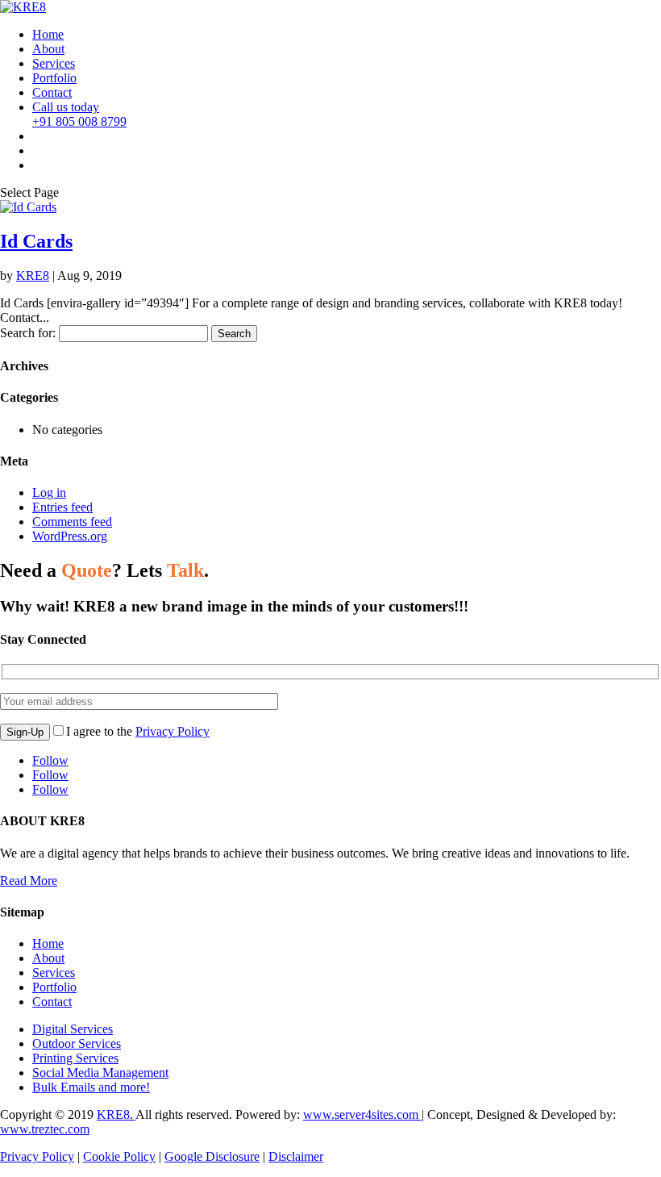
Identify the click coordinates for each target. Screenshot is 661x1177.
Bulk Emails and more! (91, 1087)
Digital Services (72, 1029)
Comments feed (72, 521)
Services (53, 63)
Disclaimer (295, 1156)
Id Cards (36, 241)
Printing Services (75, 1058)
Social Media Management (100, 1072)
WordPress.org (69, 536)
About (48, 49)
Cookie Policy (119, 1156)
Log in (49, 492)
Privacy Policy (172, 731)
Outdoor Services (76, 1043)
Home (48, 34)
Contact (52, 92)
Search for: (28, 333)
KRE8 (32, 275)
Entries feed (62, 507)
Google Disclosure (212, 1156)
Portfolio (54, 78)
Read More (28, 880)
